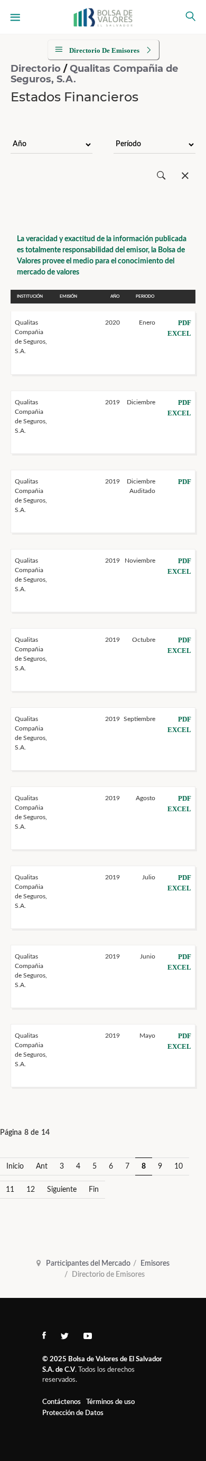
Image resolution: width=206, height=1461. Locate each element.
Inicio (15, 1166)
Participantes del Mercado (88, 1263)
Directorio (37, 68)
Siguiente (62, 1189)
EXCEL (179, 333)
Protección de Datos (73, 1413)
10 (178, 1166)
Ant (42, 1166)
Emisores (155, 1263)
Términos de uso (110, 1402)
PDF (184, 323)
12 (30, 1189)
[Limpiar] (185, 176)
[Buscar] (161, 176)
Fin (94, 1189)
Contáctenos (61, 1402)
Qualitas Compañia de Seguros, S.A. (94, 74)
